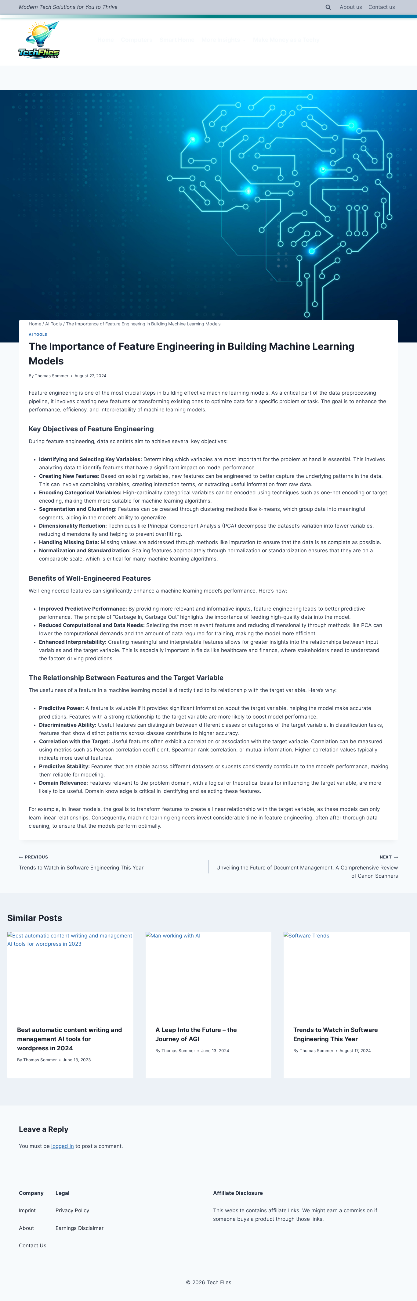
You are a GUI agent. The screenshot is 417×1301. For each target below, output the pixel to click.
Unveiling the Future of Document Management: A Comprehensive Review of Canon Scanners (307, 867)
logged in (62, 1146)
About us (351, 7)
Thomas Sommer (51, 375)
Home (105, 39)
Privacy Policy (72, 1210)
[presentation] (70, 974)
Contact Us (32, 1245)
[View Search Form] (328, 7)
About (26, 1228)
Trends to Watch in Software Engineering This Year (81, 863)
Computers (137, 39)
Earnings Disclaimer (79, 1228)
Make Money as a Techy (286, 39)
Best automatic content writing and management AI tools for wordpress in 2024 (69, 1039)
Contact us (381, 7)
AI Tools (38, 334)
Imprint (27, 1210)
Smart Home (177, 39)
